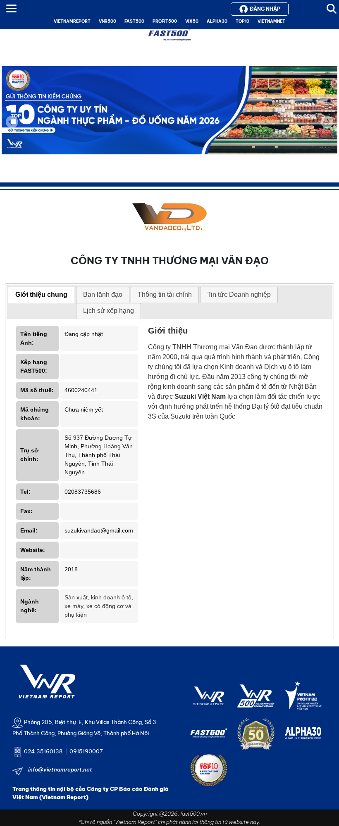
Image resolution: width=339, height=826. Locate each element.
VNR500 (107, 21)
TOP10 (242, 21)
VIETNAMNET (271, 21)
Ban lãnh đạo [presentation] (102, 294)
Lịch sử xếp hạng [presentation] (108, 310)
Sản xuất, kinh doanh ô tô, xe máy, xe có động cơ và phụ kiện (98, 606)
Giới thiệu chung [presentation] (41, 294)
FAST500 (134, 21)
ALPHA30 (217, 21)
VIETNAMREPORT (72, 21)
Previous (12, 122)
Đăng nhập (265, 9)
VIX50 (191, 21)
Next (327, 127)
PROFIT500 (165, 21)
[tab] (41, 295)
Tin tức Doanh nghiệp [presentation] (239, 294)
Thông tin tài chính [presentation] (165, 294)
